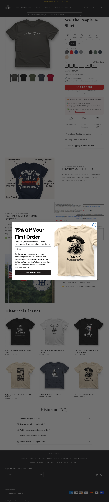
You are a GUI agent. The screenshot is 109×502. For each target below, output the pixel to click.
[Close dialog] (94, 225)
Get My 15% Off (33, 272)
